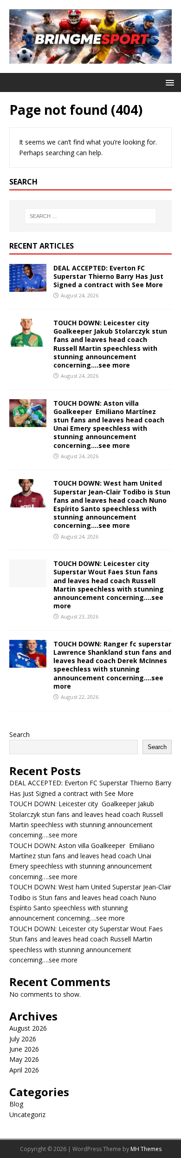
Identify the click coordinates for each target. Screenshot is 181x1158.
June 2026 (24, 1049)
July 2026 (22, 1038)
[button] (168, 82)
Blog (16, 1103)
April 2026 (24, 1070)
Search (19, 734)
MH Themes (146, 1149)
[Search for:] (91, 216)
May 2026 (24, 1059)
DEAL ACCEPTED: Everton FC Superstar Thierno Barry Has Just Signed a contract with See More (108, 276)
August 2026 (28, 1028)
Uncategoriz (27, 1114)
